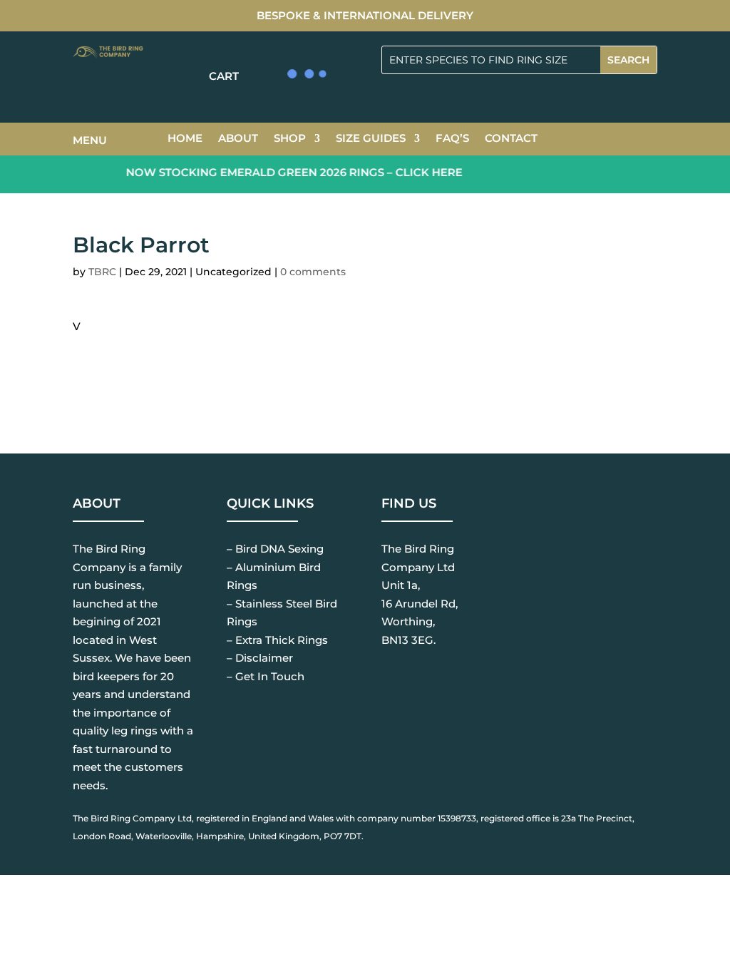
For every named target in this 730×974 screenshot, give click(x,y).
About (238, 139)
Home (185, 139)
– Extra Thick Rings (277, 640)
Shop (290, 139)
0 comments (313, 271)
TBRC (102, 271)
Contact (511, 139)
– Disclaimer (260, 658)
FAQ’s (452, 139)
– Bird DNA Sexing (275, 548)
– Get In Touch (265, 676)
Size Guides (371, 139)
